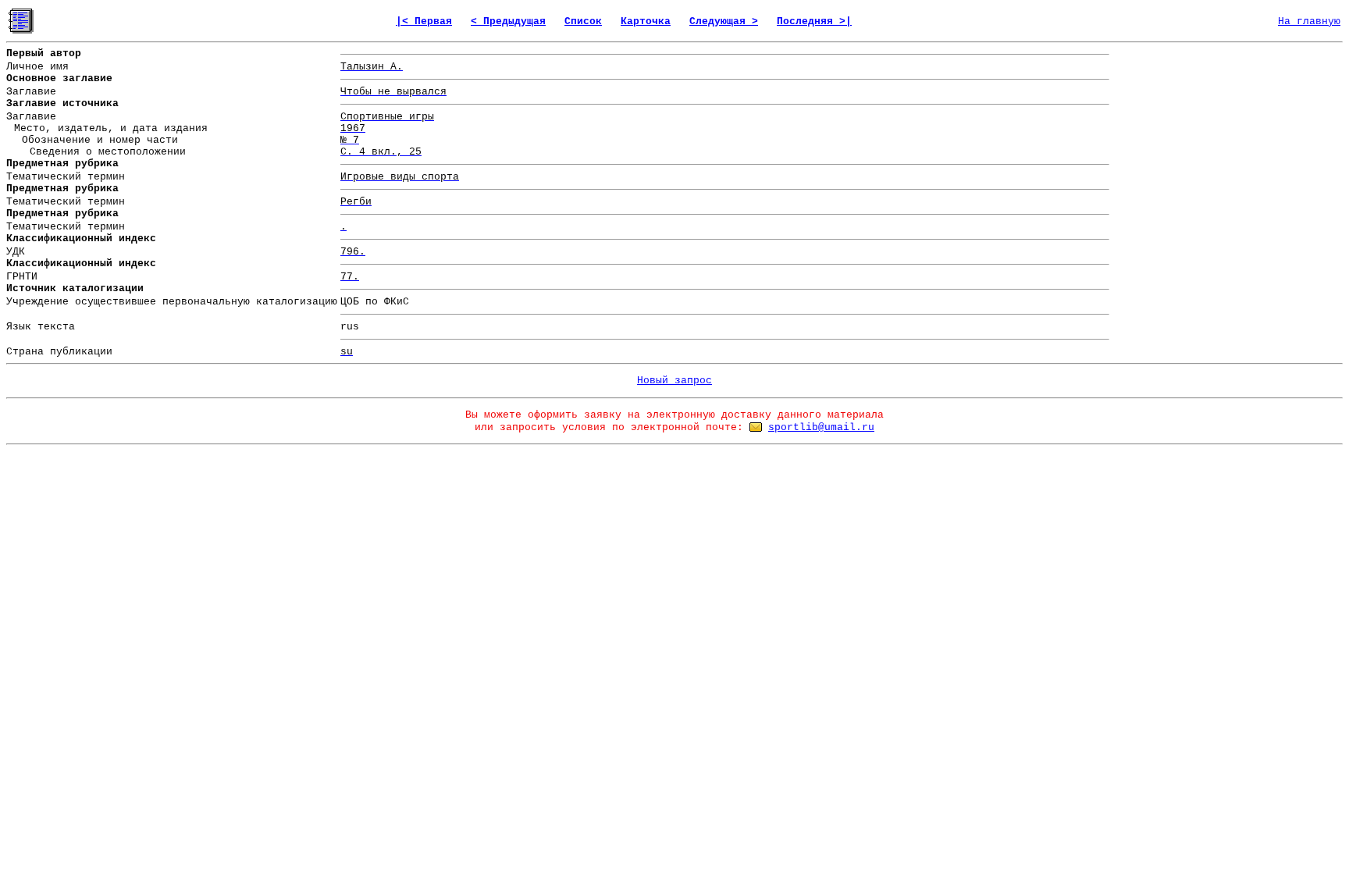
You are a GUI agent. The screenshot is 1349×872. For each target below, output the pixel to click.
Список (583, 21)
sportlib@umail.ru (821, 427)
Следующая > (723, 21)
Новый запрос (674, 380)
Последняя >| (814, 21)
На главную (1309, 21)
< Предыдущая (508, 21)
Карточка (646, 21)
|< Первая (424, 21)
